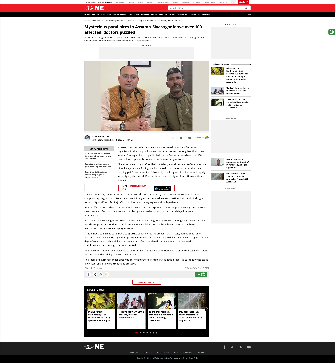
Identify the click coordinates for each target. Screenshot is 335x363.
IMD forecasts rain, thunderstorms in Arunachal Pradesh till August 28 (190, 316)
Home (87, 14)
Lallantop (150, 2)
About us (134, 353)
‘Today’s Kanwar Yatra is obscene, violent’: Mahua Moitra (131, 314)
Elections (106, 14)
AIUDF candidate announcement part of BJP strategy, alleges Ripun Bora (237, 163)
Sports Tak (223, 2)
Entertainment (159, 14)
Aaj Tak (131, 2)
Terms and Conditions (183, 353)
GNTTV (140, 2)
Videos (192, 14)
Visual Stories (120, 14)
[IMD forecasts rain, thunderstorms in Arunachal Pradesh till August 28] (192, 301)
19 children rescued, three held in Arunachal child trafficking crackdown (161, 316)
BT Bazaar (196, 2)
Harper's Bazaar (210, 2)
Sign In (242, 2)
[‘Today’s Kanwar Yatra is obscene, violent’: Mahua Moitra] (131, 301)
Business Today (163, 2)
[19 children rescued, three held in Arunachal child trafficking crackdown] (162, 301)
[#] (100, 274)
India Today (120, 2)
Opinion (145, 14)
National (134, 14)
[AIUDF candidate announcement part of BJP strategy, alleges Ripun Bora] (217, 162)
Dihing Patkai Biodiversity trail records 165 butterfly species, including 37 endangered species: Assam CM (99, 316)
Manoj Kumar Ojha (100, 136)
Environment (205, 14)
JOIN (198, 274)
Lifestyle (182, 14)
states (95, 14)
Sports (172, 14)
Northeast (108, 2)
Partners (201, 353)
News (87, 20)
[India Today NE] (94, 8)
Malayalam (185, 2)
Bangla (175, 2)
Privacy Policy (163, 353)
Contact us (147, 353)
